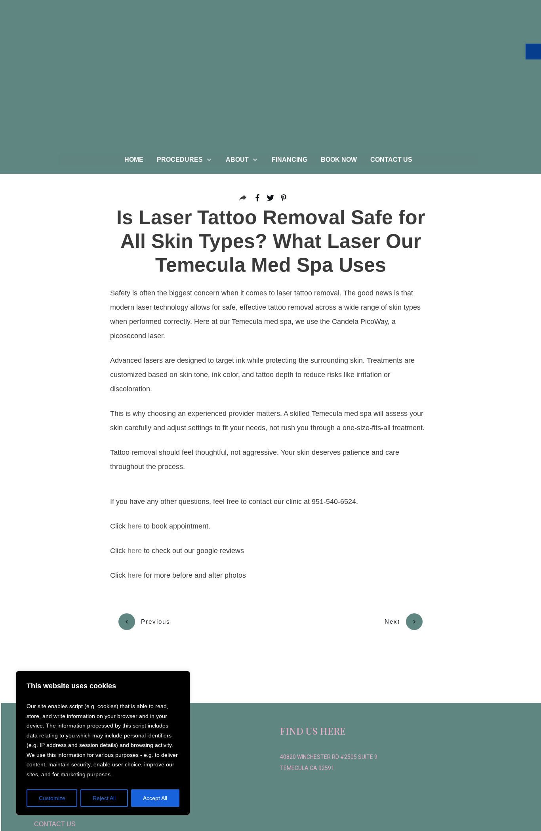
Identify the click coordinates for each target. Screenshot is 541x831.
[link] (133, 159)
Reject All (104, 798)
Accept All (155, 798)
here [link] (135, 526)
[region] (103, 743)
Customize (52, 798)
